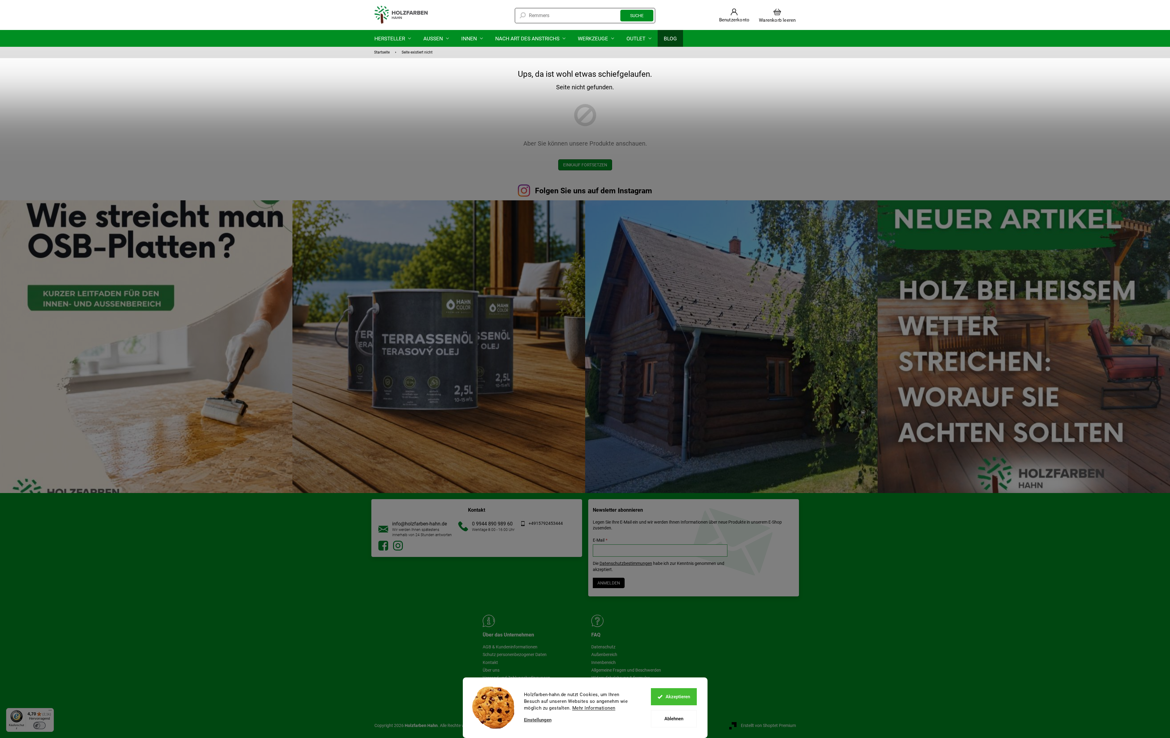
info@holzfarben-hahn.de (419, 524)
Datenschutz (603, 646)
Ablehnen (673, 718)
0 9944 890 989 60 (492, 524)
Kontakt (490, 662)
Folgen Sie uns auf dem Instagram (593, 190)
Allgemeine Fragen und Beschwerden (626, 670)
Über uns (491, 670)
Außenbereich (604, 654)
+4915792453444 (546, 523)
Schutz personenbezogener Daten (515, 654)
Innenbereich (603, 662)
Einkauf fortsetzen (585, 164)
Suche (637, 15)
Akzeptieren (678, 696)
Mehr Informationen (593, 708)
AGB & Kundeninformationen (510, 646)
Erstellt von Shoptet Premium (768, 725)
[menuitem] (392, 38)
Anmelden (608, 582)
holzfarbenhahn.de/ (398, 546)
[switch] (39, 725)
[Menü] (50, 711)
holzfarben (383, 546)
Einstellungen (538, 720)
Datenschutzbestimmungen (626, 563)
